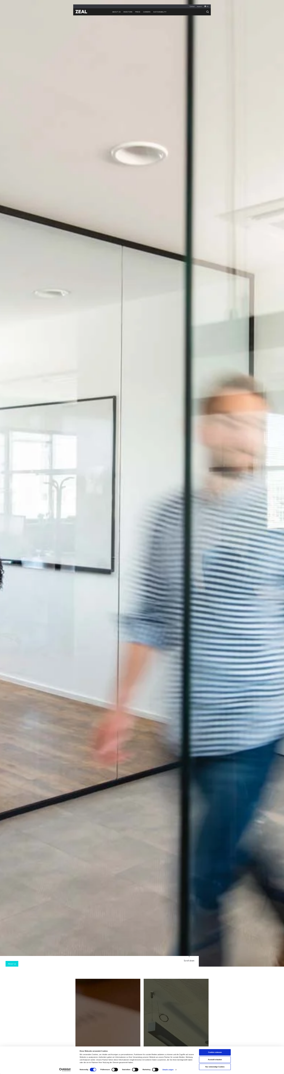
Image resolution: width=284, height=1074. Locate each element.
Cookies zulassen (215, 1052)
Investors (127, 12)
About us (12, 964)
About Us (116, 12)
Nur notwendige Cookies (215, 1067)
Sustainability (160, 12)
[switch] (115, 1069)
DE (208, 7)
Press (137, 12)
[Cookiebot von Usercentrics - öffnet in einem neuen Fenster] (65, 1069)
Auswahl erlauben (215, 1059)
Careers (147, 12)
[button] (207, 12)
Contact (192, 7)
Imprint (199, 7)
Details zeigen (168, 1070)
